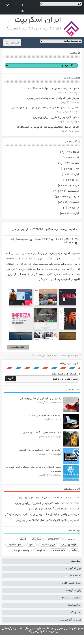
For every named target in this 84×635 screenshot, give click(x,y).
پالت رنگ (76, 612)
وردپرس (40, 550)
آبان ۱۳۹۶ (73, 174)
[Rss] (22, 11)
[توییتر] (8, 5)
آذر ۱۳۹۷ (73, 157)
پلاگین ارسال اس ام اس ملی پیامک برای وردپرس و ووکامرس (45, 107)
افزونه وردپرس (69, 544)
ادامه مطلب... (17, 347)
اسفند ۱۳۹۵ (72, 202)
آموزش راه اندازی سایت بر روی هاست (40, 450)
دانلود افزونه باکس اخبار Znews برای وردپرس (41, 520)
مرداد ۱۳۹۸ (72, 152)
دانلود (31, 545)
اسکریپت (36, 539)
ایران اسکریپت (48, 545)
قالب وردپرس (58, 550)
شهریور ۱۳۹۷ (71, 163)
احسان (75, 520)
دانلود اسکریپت (15, 544)
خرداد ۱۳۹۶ (72, 185)
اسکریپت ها (74, 605)
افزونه (23, 539)
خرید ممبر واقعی (70, 514)
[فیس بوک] (22, 5)
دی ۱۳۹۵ (73, 207)
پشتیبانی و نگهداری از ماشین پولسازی (40, 398)
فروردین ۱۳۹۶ (70, 196)
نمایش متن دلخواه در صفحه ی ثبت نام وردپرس (53, 98)
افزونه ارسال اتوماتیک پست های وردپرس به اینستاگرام (48, 127)
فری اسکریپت (73, 568)
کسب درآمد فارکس (70, 619)
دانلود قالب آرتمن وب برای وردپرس (47, 508)
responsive (71, 539)
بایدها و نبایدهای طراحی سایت (45, 415)
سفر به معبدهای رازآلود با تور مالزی (42, 432)
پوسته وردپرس (21, 550)
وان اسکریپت (73, 590)
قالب (74, 550)
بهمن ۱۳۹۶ (72, 168)
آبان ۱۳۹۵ (73, 213)
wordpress (53, 539)
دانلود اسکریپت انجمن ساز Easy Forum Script (52, 88)
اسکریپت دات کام (71, 597)
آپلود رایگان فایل (71, 583)
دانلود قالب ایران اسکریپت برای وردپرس (56, 117)
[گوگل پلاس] (15, 5)
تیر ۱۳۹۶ (73, 179)
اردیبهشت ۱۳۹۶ (69, 191)
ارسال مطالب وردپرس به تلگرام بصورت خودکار (31, 514)
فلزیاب (75, 508)
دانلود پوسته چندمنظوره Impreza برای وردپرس (44, 229)
